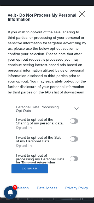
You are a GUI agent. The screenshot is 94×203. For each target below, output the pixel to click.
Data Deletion (17, 188)
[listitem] (47, 108)
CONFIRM (30, 168)
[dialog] (47, 101)
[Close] (84, 16)
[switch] (74, 121)
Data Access (47, 188)
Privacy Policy (76, 188)
